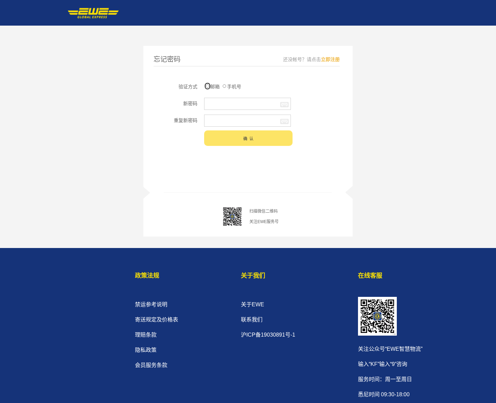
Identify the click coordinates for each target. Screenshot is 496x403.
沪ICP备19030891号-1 (268, 335)
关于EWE (252, 304)
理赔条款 (146, 335)
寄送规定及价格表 (156, 319)
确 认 (248, 138)
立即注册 (330, 59)
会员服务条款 (151, 365)
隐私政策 (146, 350)
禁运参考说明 (151, 304)
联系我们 (252, 319)
